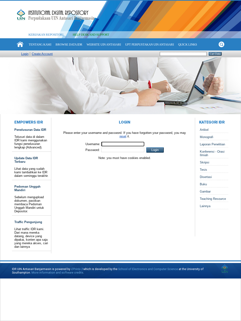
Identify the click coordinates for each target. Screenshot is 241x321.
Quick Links (187, 44)
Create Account (42, 54)
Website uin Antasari (104, 44)
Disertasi (206, 177)
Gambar (205, 191)
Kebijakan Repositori (45, 34)
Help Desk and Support (91, 34)
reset (123, 136)
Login (24, 54)
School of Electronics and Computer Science (148, 269)
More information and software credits (57, 272)
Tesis (203, 169)
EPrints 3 (77, 269)
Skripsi (204, 162)
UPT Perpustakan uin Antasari (149, 44)
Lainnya (205, 206)
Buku (203, 184)
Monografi (206, 137)
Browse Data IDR (69, 44)
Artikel (204, 129)
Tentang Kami (40, 44)
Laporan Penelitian (212, 144)
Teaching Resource (213, 199)
